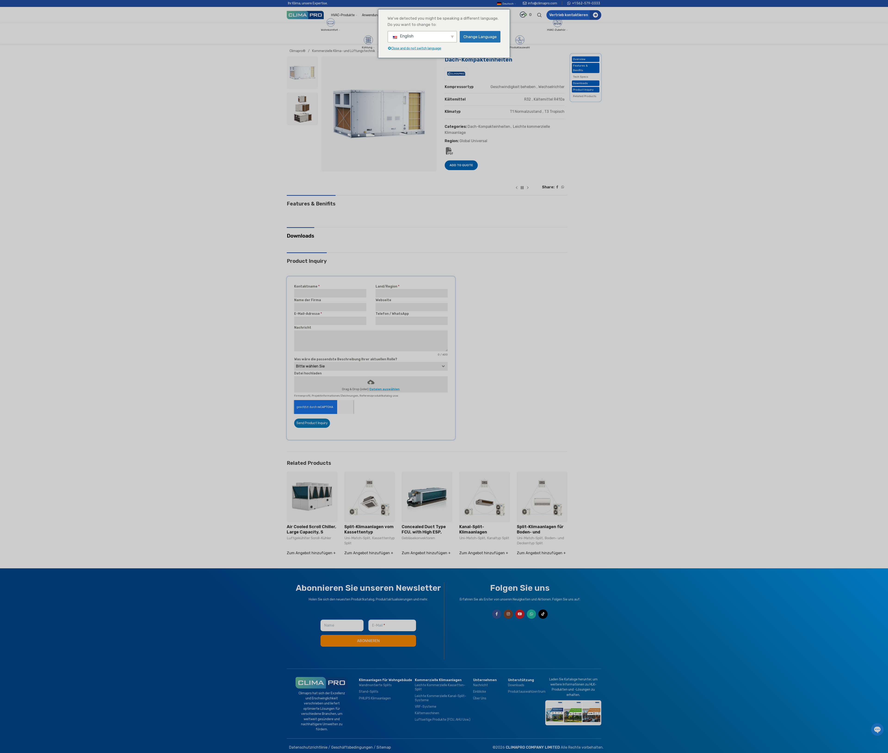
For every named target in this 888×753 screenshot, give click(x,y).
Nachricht (302, 328)
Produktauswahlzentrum (525, 692)
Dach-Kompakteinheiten (489, 126)
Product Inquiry (583, 89)
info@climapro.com (542, 3)
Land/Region (387, 286)
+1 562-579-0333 (586, 3)
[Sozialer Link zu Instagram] (508, 614)
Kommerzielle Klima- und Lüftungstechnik (344, 51)
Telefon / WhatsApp (392, 314)
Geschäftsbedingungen (352, 747)
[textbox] (366, 366)
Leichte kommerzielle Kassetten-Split (440, 687)
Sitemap (383, 747)
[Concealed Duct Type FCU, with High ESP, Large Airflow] (427, 496)
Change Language (480, 36)
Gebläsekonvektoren (418, 538)
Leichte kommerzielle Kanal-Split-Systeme (440, 698)
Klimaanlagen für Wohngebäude (385, 680)
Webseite (383, 300)
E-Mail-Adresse (308, 314)
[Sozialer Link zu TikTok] (543, 614)
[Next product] (527, 187)
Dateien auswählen (384, 389)
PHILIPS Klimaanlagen (375, 698)
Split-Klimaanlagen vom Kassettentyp (369, 529)
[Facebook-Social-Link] (557, 187)
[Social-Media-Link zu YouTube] (519, 614)
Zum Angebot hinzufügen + (311, 553)
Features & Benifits (580, 68)
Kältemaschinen (427, 713)
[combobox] (371, 366)
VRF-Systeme (425, 707)
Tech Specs (580, 76)
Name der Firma (307, 300)
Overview (579, 59)
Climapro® (298, 51)
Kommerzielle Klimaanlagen (438, 680)
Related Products (584, 96)
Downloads (580, 83)
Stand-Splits (368, 692)
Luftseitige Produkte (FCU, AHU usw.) (442, 720)
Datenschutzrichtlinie (308, 747)
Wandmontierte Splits (375, 685)
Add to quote (461, 165)
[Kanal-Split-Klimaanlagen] (484, 496)
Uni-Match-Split (357, 538)
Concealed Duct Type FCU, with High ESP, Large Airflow (424, 532)
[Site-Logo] (305, 14)
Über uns (479, 698)
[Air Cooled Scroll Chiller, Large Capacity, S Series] (312, 496)
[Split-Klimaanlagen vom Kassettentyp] (369, 496)
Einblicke (479, 692)
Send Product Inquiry (312, 423)
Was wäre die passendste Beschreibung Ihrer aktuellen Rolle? (345, 359)
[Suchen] (539, 15)
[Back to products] (522, 187)
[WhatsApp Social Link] (562, 187)
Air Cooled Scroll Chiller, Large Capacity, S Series (311, 532)
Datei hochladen (308, 373)
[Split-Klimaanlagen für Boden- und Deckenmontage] (542, 496)
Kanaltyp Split (498, 538)
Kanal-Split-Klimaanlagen (473, 529)
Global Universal (473, 141)
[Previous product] (516, 187)
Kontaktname (307, 286)
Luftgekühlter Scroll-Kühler (309, 538)
